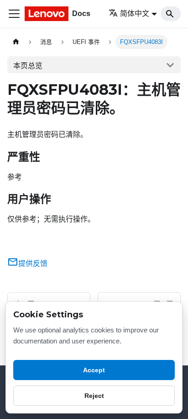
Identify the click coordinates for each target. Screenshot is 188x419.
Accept (94, 370)
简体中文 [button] (134, 13)
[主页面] (16, 42)
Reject (94, 395)
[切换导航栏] (14, 14)
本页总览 (27, 66)
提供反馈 (32, 263)
